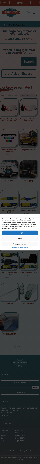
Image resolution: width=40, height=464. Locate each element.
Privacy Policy (24, 247)
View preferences (20, 244)
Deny (20, 238)
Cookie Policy (15, 247)
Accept (20, 233)
